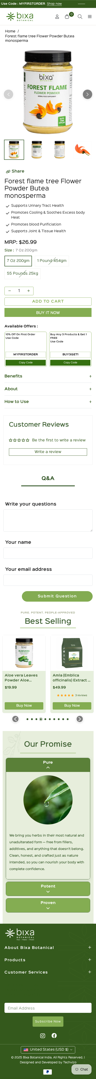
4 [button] (41, 719)
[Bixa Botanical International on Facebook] (54, 1035)
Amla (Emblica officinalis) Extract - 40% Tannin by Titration (71, 678)
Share (18, 171)
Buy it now (48, 313)
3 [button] (36, 719)
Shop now (29, 3)
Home (10, 31)
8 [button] (59, 719)
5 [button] (45, 719)
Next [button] (87, 94)
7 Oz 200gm (18, 261)
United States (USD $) (49, 1049)
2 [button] (32, 719)
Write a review (48, 452)
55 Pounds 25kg (22, 273)
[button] (67, 16)
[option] (48, 92)
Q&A (48, 478)
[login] (55, 16)
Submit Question (57, 596)
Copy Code (26, 363)
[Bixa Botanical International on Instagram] (42, 1035)
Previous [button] (8, 94)
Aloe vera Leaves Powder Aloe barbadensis (21, 678)
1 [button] (27, 719)
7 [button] (54, 719)
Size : (20, 250)
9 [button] (63, 719)
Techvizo (69, 1062)
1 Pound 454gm (52, 261)
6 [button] (50, 719)
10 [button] (68, 719)
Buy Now (24, 705)
